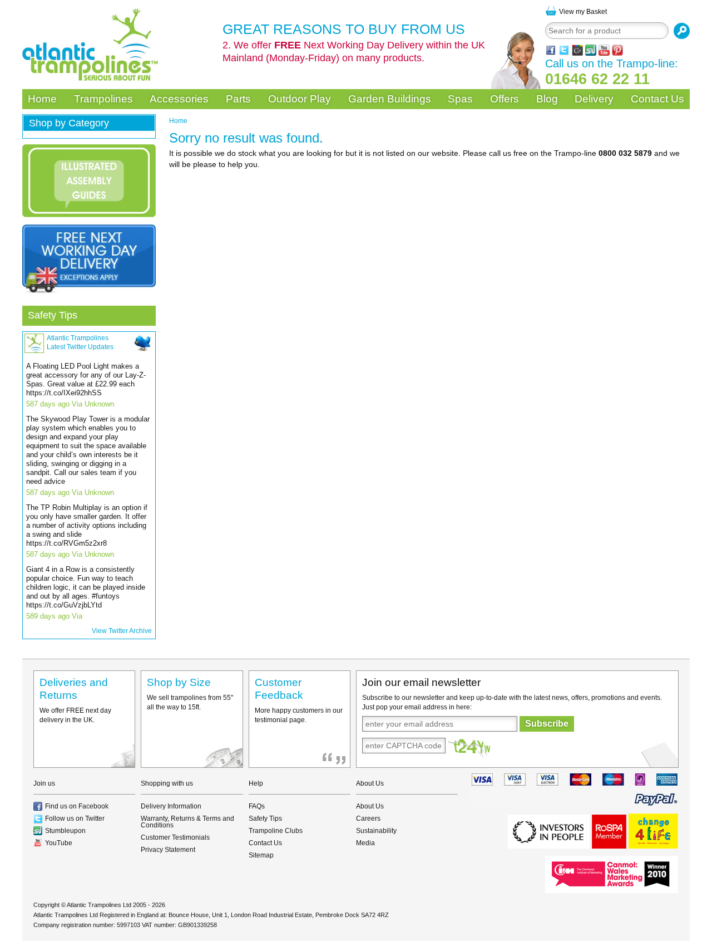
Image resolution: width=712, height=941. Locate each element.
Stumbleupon (65, 831)
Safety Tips (52, 315)
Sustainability (376, 831)
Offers (504, 99)
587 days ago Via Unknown (70, 404)
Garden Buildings (389, 99)
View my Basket (583, 12)
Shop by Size (179, 682)
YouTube (58, 843)
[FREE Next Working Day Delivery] (89, 259)
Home (42, 99)
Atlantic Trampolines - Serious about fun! (90, 44)
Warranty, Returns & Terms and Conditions (187, 822)
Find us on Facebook (76, 806)
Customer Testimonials (175, 837)
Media (365, 843)
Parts (238, 99)
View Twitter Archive (122, 631)
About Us (370, 806)
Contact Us (657, 99)
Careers (368, 818)
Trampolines (103, 99)
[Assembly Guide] (89, 180)
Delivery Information (171, 806)
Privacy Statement (168, 850)
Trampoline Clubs (276, 831)
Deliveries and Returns (73, 689)
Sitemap (261, 855)
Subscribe (546, 723)
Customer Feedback (279, 689)
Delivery (594, 99)
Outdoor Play (299, 99)
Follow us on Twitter (75, 818)
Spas (460, 99)
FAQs (257, 806)
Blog (547, 99)
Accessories (179, 99)
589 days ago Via (54, 616)
